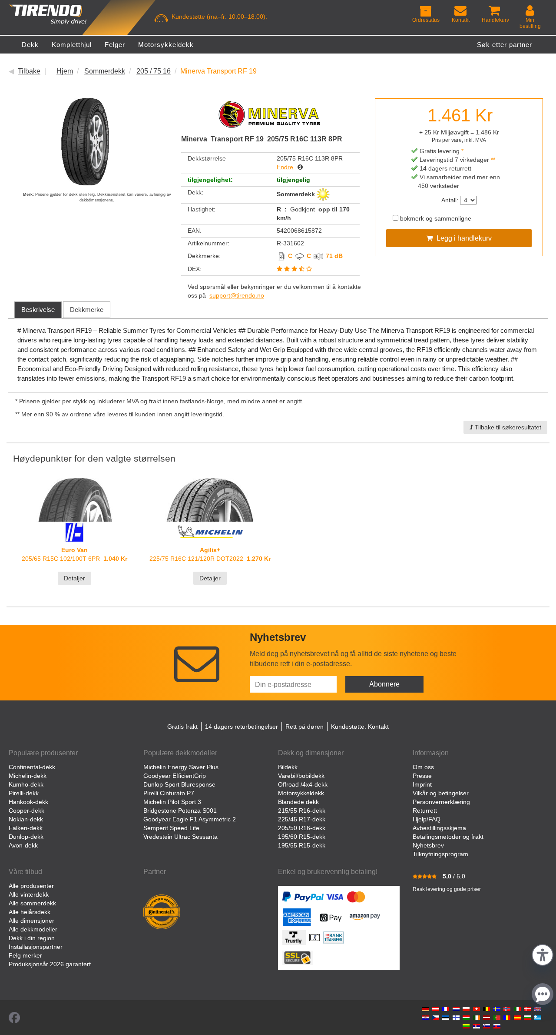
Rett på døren (304, 726)
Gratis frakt (182, 726)
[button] (542, 954)
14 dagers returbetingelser (241, 726)
